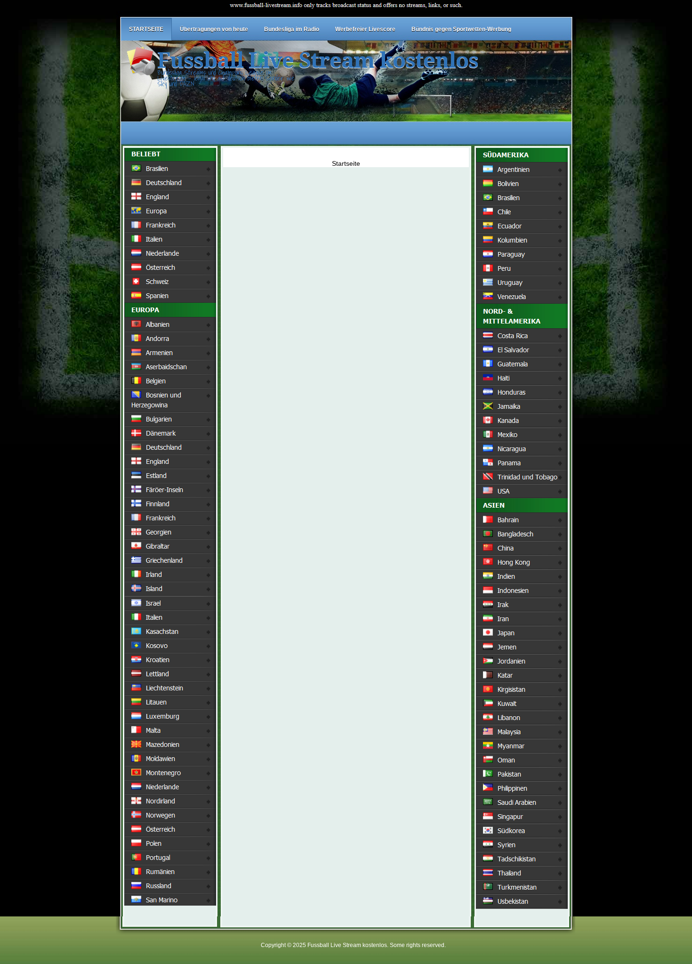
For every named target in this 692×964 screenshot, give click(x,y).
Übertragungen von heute (214, 29)
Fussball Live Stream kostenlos (317, 60)
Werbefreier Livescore (365, 29)
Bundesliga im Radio (291, 29)
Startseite (346, 163)
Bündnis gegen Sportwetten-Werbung (461, 29)
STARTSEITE (146, 29)
